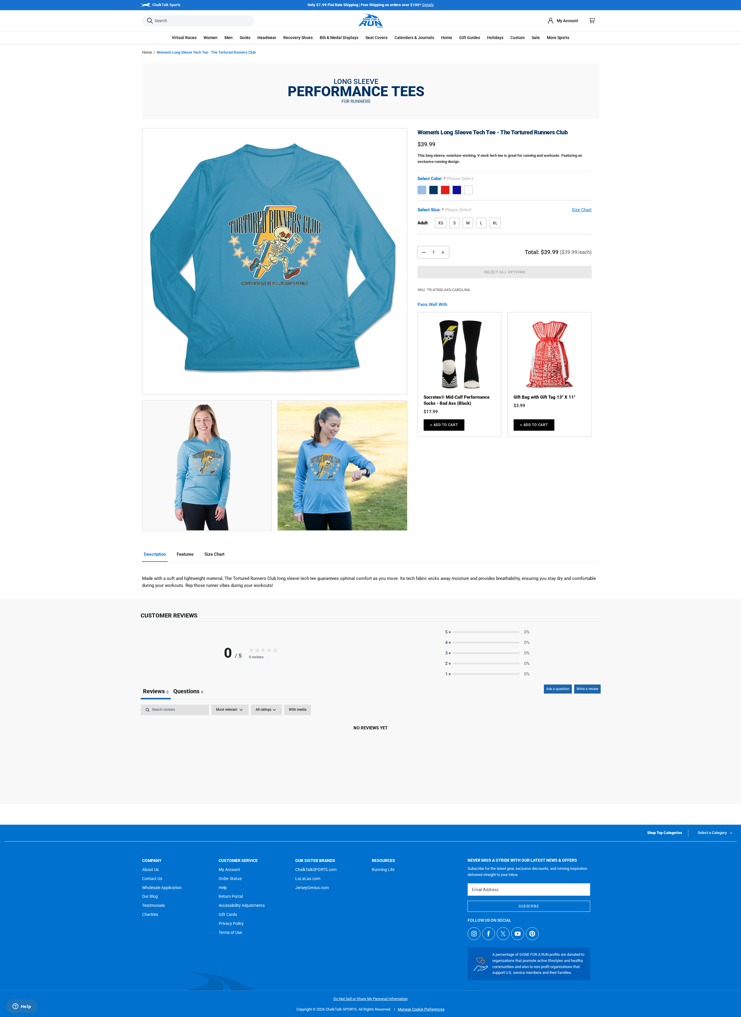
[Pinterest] (532, 933)
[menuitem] (562, 20)
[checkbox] (297, 710)
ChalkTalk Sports (166, 5)
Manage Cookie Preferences (421, 1009)
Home (147, 52)
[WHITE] (468, 190)
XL (495, 223)
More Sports (558, 37)
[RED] (445, 190)
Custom (517, 37)
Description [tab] (155, 554)
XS (440, 223)
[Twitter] (503, 933)
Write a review (587, 689)
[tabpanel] (371, 747)
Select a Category (712, 833)
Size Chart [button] (582, 210)
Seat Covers (376, 37)
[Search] (149, 21)
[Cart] (592, 21)
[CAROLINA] (422, 190)
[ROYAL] (456, 190)
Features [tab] (185, 554)
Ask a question (558, 689)
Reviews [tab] (156, 691)
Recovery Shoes (298, 37)
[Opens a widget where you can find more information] (22, 1007)
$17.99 (431, 411)
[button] (184, 37)
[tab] (188, 692)
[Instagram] (474, 933)
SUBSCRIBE (529, 906)
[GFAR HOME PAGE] (371, 20)
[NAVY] (433, 190)
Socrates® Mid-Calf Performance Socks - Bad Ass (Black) (456, 400)
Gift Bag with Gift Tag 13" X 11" (544, 397)
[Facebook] (488, 933)
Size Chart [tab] (214, 554)
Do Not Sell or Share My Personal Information (370, 999)
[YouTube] (517, 933)
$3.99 (519, 405)
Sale (536, 37)
